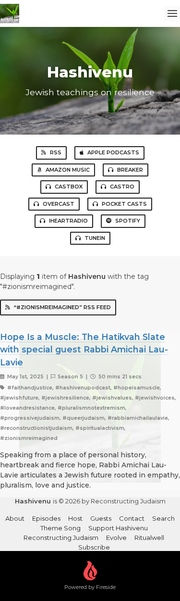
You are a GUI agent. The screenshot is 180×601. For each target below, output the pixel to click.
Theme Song (60, 528)
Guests (100, 518)
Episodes (46, 518)
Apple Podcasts (113, 152)
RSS (55, 152)
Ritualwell (149, 537)
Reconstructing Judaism (61, 537)
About (14, 518)
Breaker (130, 169)
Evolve (116, 537)
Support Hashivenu (118, 528)
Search (163, 518)
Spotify (127, 220)
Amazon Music (68, 169)
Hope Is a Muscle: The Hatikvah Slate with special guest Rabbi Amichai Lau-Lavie (84, 349)
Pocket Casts (124, 203)
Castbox (69, 186)
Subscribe (94, 547)
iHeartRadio (68, 220)
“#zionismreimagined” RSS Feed (62, 307)
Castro (122, 186)
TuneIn (94, 238)
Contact (131, 518)
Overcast (58, 203)
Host (75, 518)
